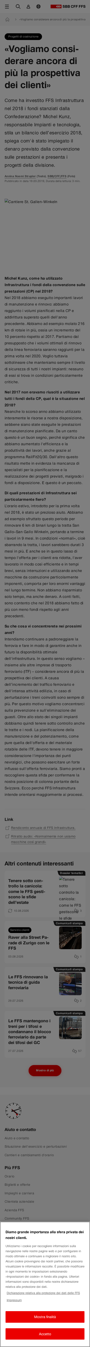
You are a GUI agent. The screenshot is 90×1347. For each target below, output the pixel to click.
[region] (45, 1284)
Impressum (14, 1300)
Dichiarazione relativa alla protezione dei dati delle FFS (43, 1293)
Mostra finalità (45, 1317)
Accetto (45, 1334)
